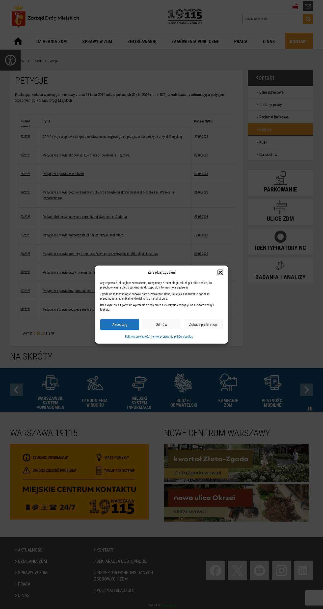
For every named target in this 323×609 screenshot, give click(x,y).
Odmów (161, 324)
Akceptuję (119, 324)
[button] (220, 272)
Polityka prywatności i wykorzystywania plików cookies (159, 336)
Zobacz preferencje (203, 324)
